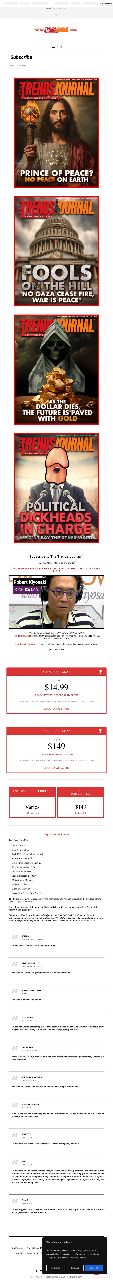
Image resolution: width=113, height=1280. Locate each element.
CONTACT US (32, 813)
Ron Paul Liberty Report (32, 939)
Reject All (74, 1267)
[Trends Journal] (56, 30)
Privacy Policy (35, 1277)
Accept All (93, 1267)
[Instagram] (41, 1271)
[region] (74, 1255)
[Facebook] (36, 1271)
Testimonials (33, 1253)
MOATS (24, 994)
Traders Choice (28, 1081)
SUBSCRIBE (80, 813)
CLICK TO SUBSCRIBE (56, 708)
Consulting (19, 1253)
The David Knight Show (31, 967)
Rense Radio (27, 1021)
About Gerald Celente (37, 1247)
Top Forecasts (17, 1247)
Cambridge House (29, 1051)
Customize (55, 1267)
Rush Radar (26, 1108)
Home (11, 66)
